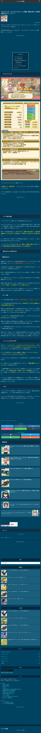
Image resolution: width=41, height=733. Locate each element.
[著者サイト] (10, 434)
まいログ (4, 687)
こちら (11, 680)
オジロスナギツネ (18, 56)
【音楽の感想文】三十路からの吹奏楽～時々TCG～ (12, 689)
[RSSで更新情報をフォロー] (30, 437)
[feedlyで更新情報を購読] (10, 437)
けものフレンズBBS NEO (7, 697)
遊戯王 (21, 663)
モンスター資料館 (20, 1)
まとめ (16, 67)
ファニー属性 (14, 420)
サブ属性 (9, 420)
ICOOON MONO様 (10, 703)
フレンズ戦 (18, 64)
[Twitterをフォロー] (30, 434)
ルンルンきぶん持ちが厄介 (20, 65)
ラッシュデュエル (21, 658)
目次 (19, 54)
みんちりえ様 (10, 702)
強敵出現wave (19, 62)
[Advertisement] (20, 6)
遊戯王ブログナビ (6, 686)
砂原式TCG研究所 (6, 684)
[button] (39, 563)
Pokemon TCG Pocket (21, 651)
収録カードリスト (21, 661)
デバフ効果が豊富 (18, 58)
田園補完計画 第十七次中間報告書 (9, 690)
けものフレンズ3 (4, 420)
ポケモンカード (21, 656)
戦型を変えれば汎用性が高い (21, 60)
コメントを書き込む (20, 534)
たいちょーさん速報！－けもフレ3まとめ (10, 696)
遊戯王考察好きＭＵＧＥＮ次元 (8, 693)
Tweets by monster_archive (7, 672)
